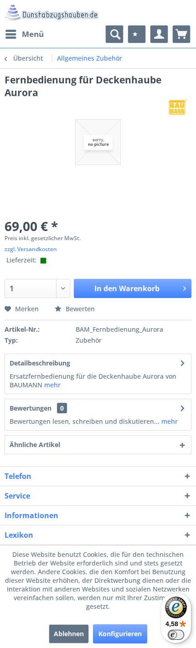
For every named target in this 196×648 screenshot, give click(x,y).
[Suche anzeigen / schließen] (114, 34)
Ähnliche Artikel (35, 444)
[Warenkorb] (181, 34)
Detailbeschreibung (40, 363)
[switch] (176, 635)
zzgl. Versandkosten (31, 249)
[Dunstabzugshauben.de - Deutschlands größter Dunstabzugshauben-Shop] (51, 13)
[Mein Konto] (159, 34)
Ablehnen (69, 633)
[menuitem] (24, 34)
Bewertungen (31, 408)
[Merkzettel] (137, 34)
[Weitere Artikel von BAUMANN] (177, 107)
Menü (33, 34)
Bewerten (79, 308)
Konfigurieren (120, 633)
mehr (52, 385)
